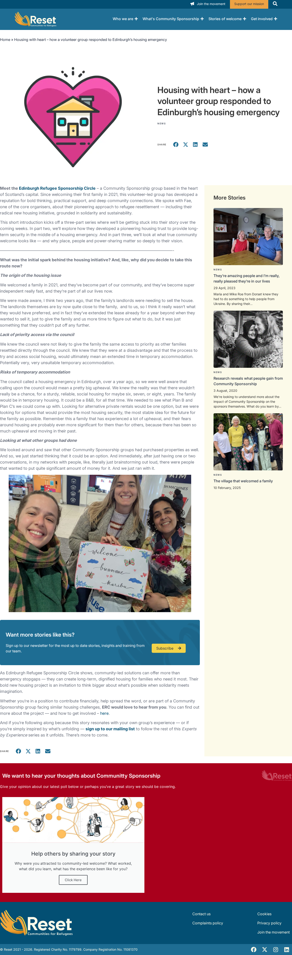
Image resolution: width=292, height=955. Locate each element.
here (104, 713)
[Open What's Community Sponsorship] (202, 19)
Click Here (73, 880)
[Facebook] (253, 949)
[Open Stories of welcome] (244, 19)
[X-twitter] (264, 949)
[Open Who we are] (136, 19)
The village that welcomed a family (243, 481)
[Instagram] (275, 949)
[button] (176, 144)
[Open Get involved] (275, 19)
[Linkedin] (286, 949)
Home (5, 39)
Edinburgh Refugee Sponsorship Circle (57, 188)
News (161, 123)
